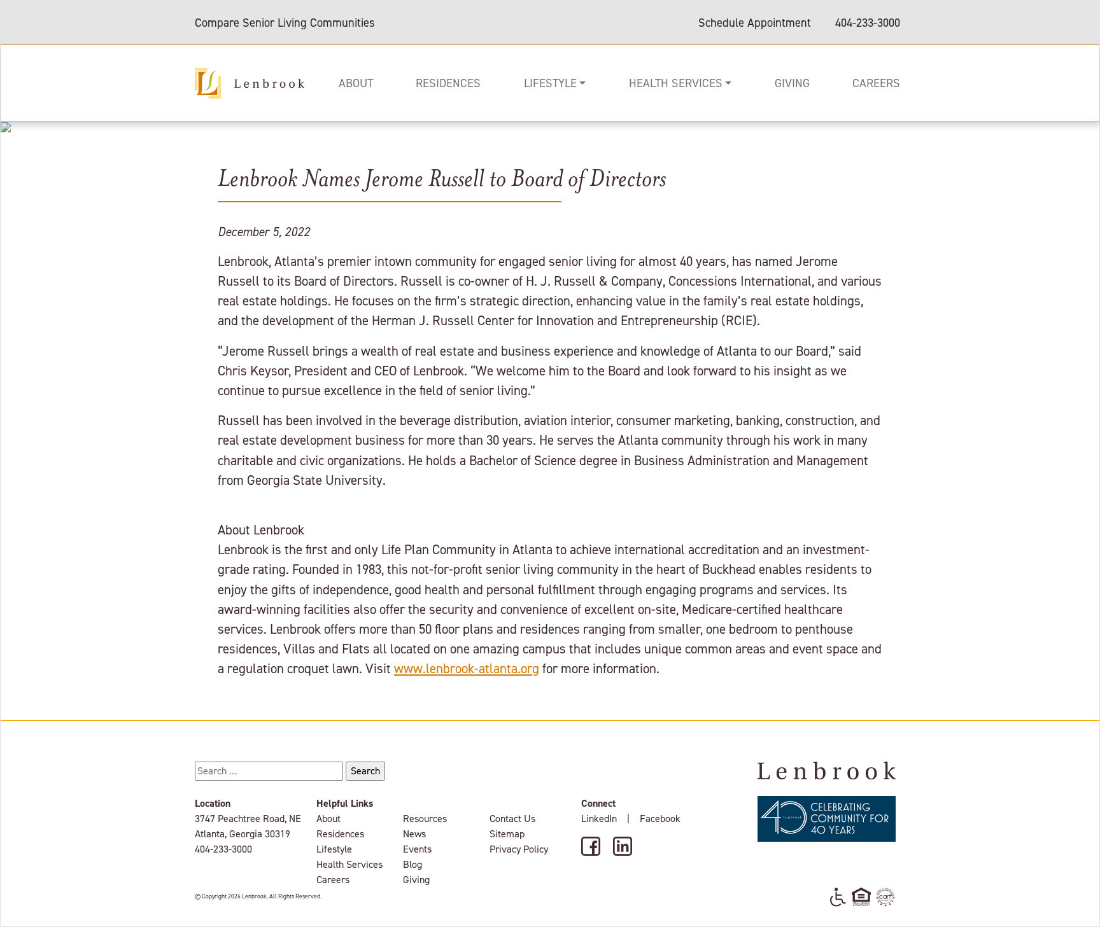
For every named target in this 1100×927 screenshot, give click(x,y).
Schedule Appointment (754, 23)
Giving (792, 83)
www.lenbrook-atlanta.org (466, 669)
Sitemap (507, 833)
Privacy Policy (519, 849)
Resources (425, 818)
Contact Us (512, 818)
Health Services (676, 83)
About (356, 83)
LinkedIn (599, 818)
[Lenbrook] (249, 82)
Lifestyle (550, 83)
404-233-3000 (867, 23)
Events (417, 849)
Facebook (660, 818)
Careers (876, 83)
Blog (412, 864)
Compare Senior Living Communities (285, 23)
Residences (448, 83)
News (414, 833)
